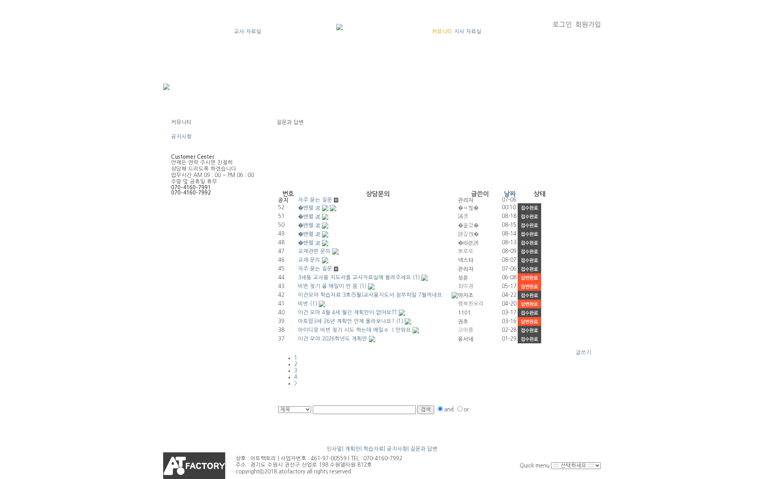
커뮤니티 (442, 31)
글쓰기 (583, 352)
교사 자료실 (247, 31)
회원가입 (588, 24)
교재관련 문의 (314, 251)
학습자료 (373, 449)
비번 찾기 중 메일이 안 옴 (328, 286)
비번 (303, 303)
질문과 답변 (185, 143)
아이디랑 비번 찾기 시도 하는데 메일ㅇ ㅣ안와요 (354, 330)
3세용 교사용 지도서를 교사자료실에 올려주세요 (354, 277)
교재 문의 (309, 260)
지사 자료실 (467, 31)
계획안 (353, 449)
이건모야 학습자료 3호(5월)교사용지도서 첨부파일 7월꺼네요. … (374, 295)
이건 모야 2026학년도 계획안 (332, 338)
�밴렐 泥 (309, 207)
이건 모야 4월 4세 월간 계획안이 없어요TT (347, 312)
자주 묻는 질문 (315, 200)
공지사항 (181, 136)
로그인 (562, 24)
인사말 (334, 449)
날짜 (510, 194)
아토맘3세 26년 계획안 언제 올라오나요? (346, 321)
